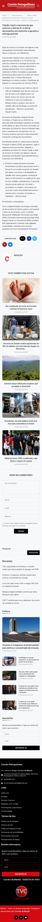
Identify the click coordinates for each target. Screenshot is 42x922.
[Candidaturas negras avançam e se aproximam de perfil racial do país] (9, 661)
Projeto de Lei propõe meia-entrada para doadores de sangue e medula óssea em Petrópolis (29, 689)
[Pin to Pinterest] (4, 244)
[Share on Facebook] (29, 238)
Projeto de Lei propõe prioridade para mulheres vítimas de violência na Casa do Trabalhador (29, 705)
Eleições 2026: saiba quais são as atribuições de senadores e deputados (28, 674)
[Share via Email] (10, 244)
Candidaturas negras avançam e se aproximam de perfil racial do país (29, 660)
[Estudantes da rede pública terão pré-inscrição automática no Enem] (21, 405)
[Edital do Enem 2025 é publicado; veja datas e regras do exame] (21, 442)
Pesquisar (6, 549)
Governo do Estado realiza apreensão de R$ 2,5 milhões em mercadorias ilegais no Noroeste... (21, 346)
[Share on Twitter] (34, 238)
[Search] (38, 6)
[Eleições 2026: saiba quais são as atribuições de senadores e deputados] (9, 675)
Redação (18, 255)
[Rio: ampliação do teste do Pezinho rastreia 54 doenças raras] (21, 290)
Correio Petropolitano (11, 764)
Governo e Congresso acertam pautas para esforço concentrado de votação (20, 646)
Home (4, 15)
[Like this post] (23, 238)
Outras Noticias (16, 15)
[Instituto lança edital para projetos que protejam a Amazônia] (21, 367)
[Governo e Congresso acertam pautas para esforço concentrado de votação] (21, 629)
